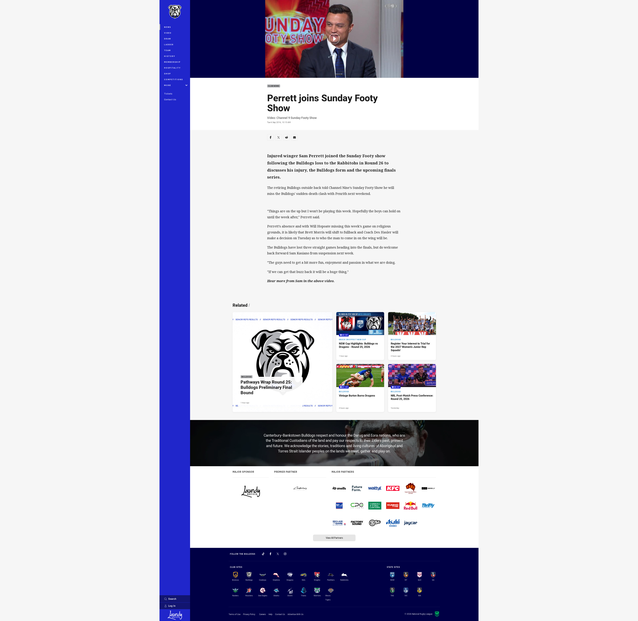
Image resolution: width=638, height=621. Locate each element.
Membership (172, 62)
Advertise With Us (295, 614)
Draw (167, 38)
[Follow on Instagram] (285, 554)
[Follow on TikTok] (263, 554)
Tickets (168, 93)
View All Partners (334, 537)
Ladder (169, 44)
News (167, 27)
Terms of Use (234, 614)
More (167, 85)
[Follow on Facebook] (270, 554)
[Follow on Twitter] (277, 554)
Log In (172, 605)
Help (270, 614)
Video (168, 33)
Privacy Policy (249, 614)
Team (167, 50)
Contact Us (170, 99)
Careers (262, 614)
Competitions (173, 79)
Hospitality (172, 68)
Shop (167, 73)
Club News (273, 86)
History (169, 56)
